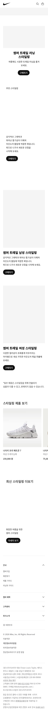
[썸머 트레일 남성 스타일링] (24, 232)
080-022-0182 (23, 683)
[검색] (37, 4)
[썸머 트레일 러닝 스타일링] (24, 50)
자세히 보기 (13, 540)
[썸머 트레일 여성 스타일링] (24, 328)
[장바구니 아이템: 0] (42, 4)
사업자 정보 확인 (9, 680)
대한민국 (9, 625)
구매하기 (24, 72)
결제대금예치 (21, 701)
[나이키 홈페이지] (7, 4)
